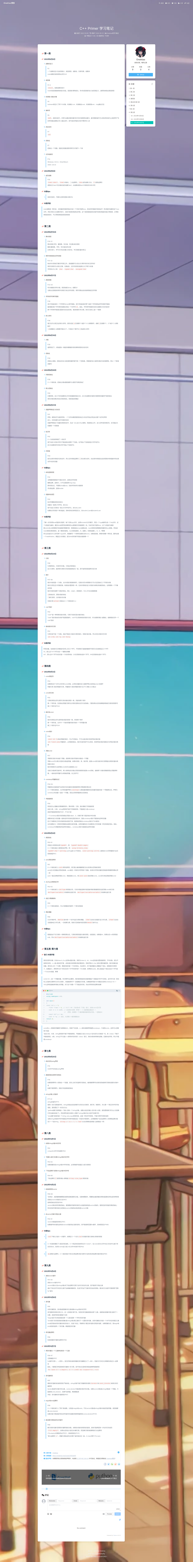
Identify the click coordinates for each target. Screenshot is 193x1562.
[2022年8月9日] (48, 171)
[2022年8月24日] (49, 554)
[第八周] (46, 1133)
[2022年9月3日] (48, 671)
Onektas (55, 1453)
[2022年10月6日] (49, 1297)
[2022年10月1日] (49, 1139)
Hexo (93, 1554)
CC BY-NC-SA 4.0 (83, 1458)
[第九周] (46, 1265)
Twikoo (115, 1535)
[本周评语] (46, 203)
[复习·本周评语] (48, 954)
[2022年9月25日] (49, 1056)
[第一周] (46, 53)
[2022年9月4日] (48, 833)
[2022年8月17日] (49, 275)
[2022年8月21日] (49, 405)
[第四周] (46, 666)
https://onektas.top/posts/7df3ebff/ (64, 1456)
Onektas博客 (110, 1458)
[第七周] (46, 1051)
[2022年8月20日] (49, 370)
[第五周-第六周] (50, 949)
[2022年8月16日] (49, 232)
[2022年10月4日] (49, 1271)
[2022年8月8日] (48, 59)
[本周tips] (46, 191)
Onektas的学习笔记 (113, 33)
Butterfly (102, 1554)
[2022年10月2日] (49, 1184)
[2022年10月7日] (49, 1346)
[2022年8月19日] (49, 335)
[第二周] (46, 226)
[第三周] (46, 548)
